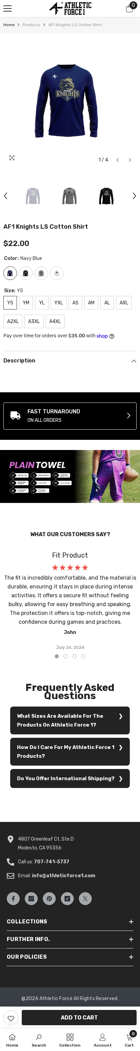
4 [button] (83, 656)
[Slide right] (128, 416)
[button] (117, 160)
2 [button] (66, 656)
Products (31, 24)
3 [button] (74, 656)
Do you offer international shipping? (66, 778)
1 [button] (57, 656)
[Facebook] (13, 898)
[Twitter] (85, 898)
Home (9, 24)
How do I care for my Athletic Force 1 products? (66, 751)
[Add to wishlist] (10, 1017)
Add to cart (79, 1017)
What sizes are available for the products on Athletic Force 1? (60, 720)
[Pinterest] (49, 898)
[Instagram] (31, 898)
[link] (70, 416)
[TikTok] (67, 898)
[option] (70, 100)
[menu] (7, 8)
